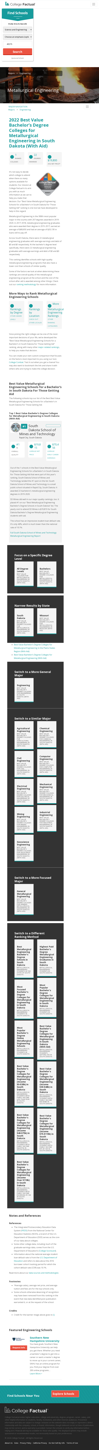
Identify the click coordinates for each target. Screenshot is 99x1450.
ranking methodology (26, 284)
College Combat (16, 362)
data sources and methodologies (44, 1273)
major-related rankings (48, 347)
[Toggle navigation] (93, 4)
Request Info (19, 1347)
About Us (9, 1443)
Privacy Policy (25, 1443)
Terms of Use (72, 1443)
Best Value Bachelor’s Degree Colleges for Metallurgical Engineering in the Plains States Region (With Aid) (34, 648)
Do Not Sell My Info (57, 1443)
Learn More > (36, 1373)
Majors (11, 73)
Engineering (25, 73)
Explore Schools (63, 1394)
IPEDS (24, 1230)
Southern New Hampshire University (44, 1339)
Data (16, 1443)
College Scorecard (47, 1250)
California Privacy (40, 1443)
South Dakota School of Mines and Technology (37, 429)
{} (54, 1314)
